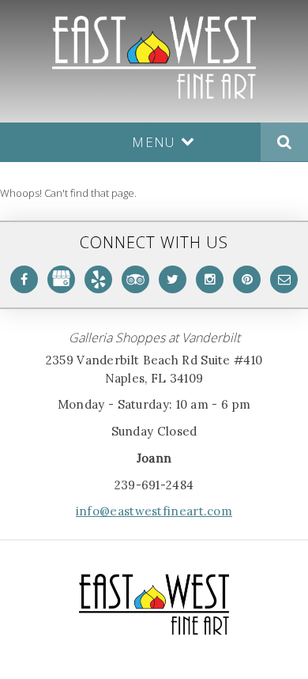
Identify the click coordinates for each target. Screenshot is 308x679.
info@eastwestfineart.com (154, 511)
